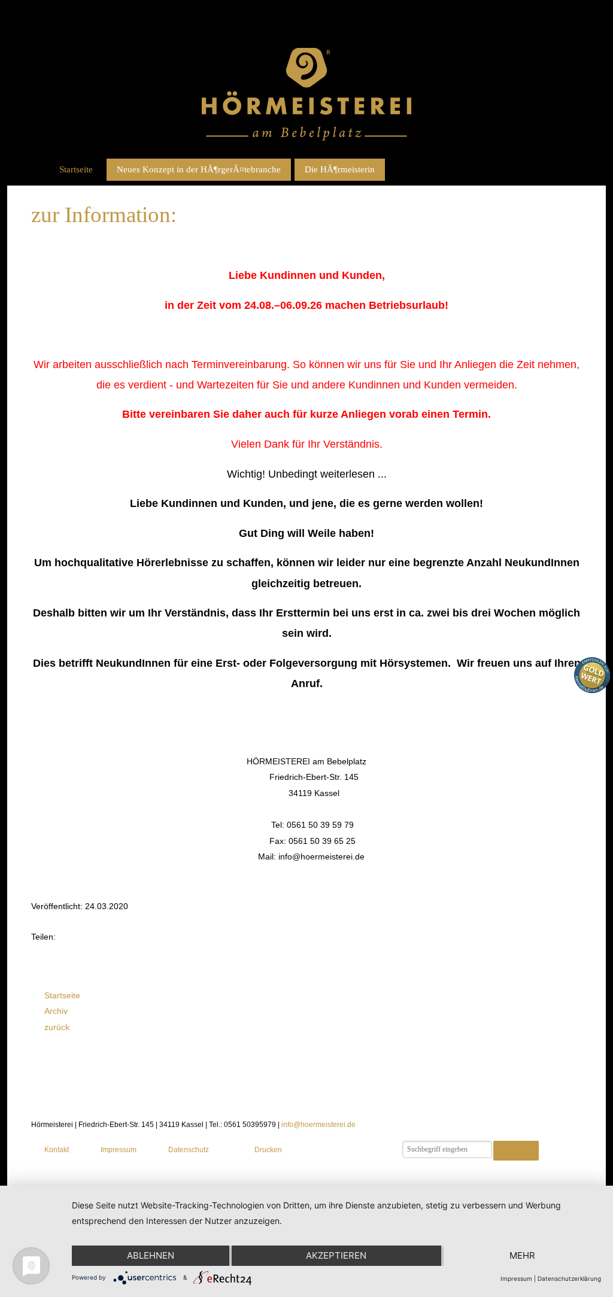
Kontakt (56, 1150)
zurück (56, 1027)
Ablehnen (150, 1255)
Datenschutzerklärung (569, 1278)
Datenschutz (188, 1150)
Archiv (56, 1011)
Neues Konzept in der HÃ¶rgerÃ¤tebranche (199, 169)
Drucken (267, 1150)
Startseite (76, 169)
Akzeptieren (336, 1255)
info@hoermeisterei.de (318, 1124)
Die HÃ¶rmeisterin (340, 169)
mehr (522, 1255)
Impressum (118, 1150)
